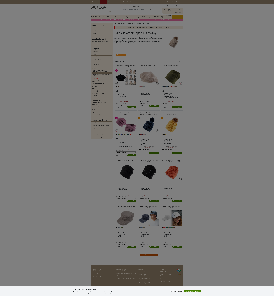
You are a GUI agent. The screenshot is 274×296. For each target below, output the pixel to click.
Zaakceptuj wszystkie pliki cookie (192, 291)
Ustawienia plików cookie (176, 291)
